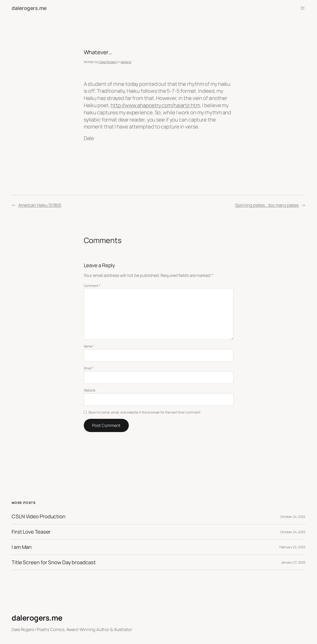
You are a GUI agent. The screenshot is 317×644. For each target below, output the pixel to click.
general (125, 62)
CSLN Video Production (38, 516)
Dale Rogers (107, 62)
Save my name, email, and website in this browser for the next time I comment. (144, 412)
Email (89, 368)
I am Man (22, 547)
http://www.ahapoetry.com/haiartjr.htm (155, 105)
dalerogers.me (29, 8)
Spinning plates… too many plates (267, 205)
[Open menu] (302, 8)
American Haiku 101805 (39, 205)
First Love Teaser (31, 532)
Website (89, 390)
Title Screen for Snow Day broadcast (54, 562)
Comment (92, 285)
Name (89, 346)
